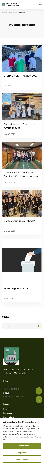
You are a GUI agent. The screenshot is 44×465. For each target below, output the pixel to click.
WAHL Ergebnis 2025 (16, 288)
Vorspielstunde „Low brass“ (19, 221)
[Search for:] (22, 326)
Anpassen (22, 453)
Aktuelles (13, 13)
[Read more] (22, 58)
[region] (22, 441)
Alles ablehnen (22, 460)
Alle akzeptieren (22, 446)
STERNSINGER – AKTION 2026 (20, 75)
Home (4, 13)
